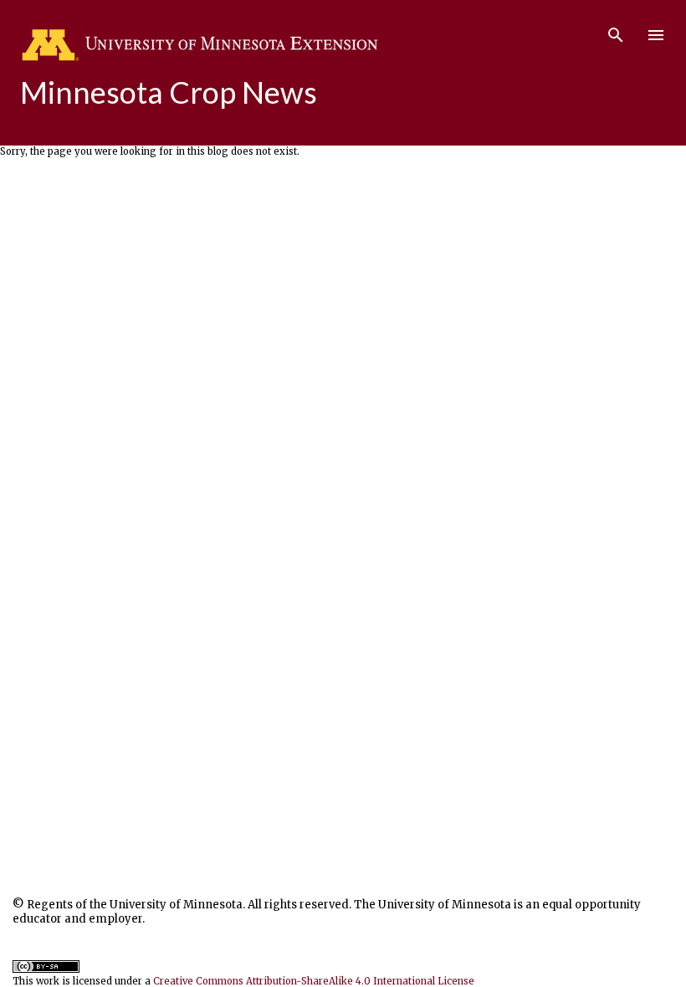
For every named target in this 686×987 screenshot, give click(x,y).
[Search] (616, 30)
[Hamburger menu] (656, 35)
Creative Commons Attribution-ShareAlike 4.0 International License (313, 981)
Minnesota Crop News (168, 92)
